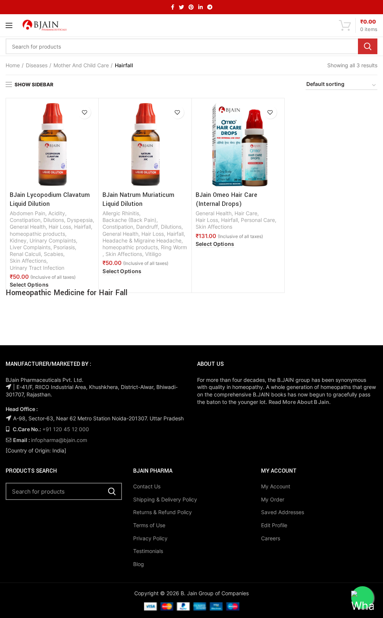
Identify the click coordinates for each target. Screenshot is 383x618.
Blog (138, 564)
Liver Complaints (30, 247)
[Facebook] (173, 7)
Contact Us (146, 486)
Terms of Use (149, 525)
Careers (270, 538)
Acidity (56, 213)
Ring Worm (174, 247)
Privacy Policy (150, 538)
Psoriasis (64, 247)
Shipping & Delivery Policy (165, 499)
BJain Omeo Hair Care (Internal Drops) (226, 199)
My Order (272, 499)
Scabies (53, 254)
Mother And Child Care (81, 65)
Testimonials (148, 551)
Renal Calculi (25, 254)
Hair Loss (60, 226)
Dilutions (53, 220)
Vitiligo (153, 254)
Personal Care (258, 220)
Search (367, 46)
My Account (275, 486)
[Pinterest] (191, 7)
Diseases (37, 65)
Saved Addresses (282, 512)
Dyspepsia (80, 220)
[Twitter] (181, 7)
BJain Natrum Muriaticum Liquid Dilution (138, 199)
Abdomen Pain (27, 213)
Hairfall (82, 226)
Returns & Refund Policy (162, 512)
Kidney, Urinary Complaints (43, 240)
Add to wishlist (84, 112)
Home (13, 65)
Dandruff (147, 226)
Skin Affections (28, 260)
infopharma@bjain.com (59, 440)
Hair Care (246, 213)
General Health (28, 226)
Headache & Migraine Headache (141, 240)
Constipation (25, 220)
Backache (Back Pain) (129, 220)
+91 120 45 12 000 (65, 429)
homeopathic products (37, 234)
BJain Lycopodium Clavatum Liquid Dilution (50, 199)
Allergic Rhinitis (120, 213)
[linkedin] (200, 7)
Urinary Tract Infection (37, 268)
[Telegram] (210, 7)
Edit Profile (274, 525)
